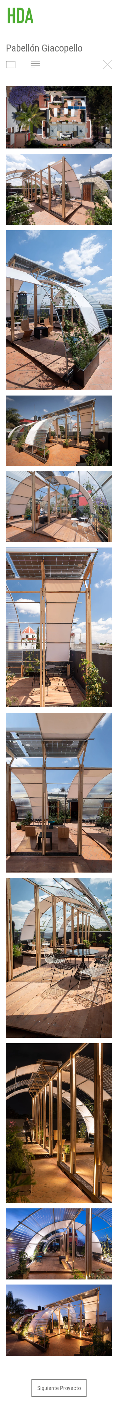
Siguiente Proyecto (59, 1388)
